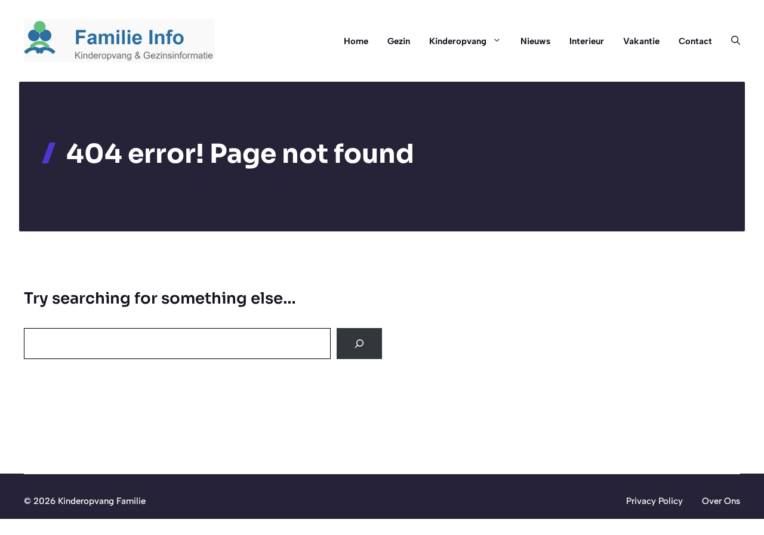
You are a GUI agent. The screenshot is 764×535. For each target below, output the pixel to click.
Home (356, 41)
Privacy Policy (654, 501)
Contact (695, 41)
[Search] (359, 343)
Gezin (398, 41)
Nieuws (535, 41)
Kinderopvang (457, 41)
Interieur (586, 41)
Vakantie (641, 41)
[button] (731, 41)
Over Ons (721, 501)
